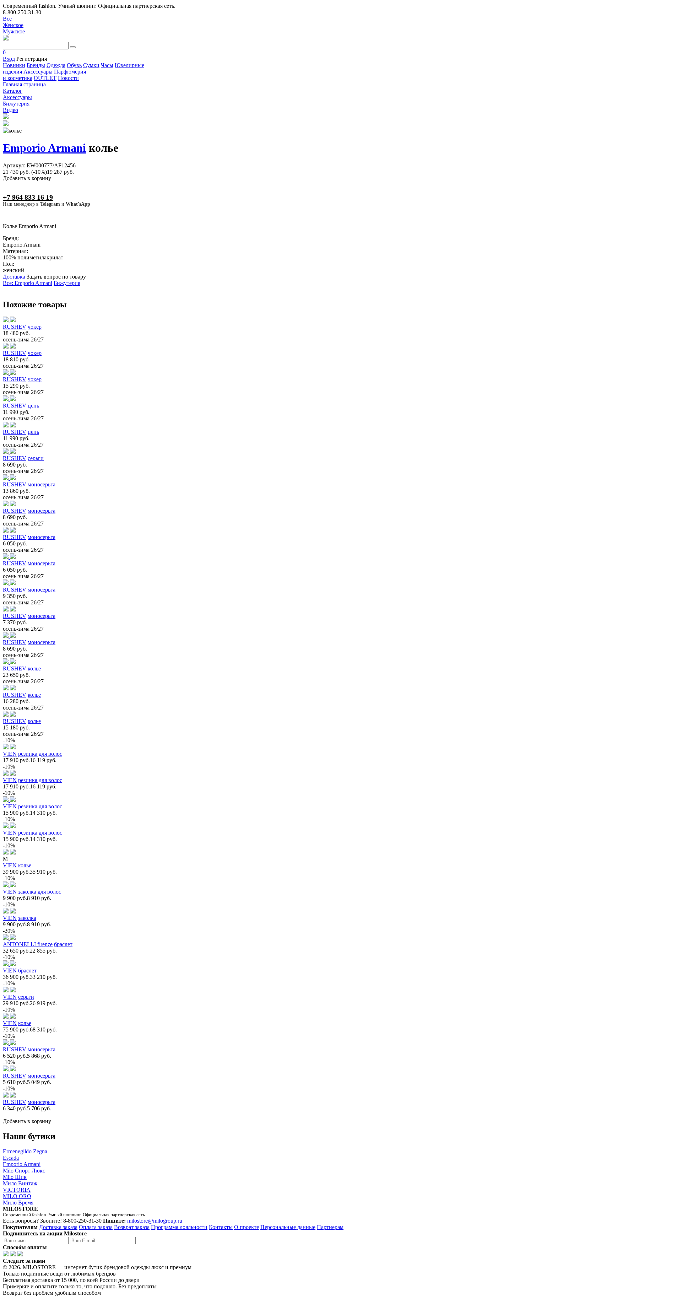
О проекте (246, 1227)
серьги (36, 458)
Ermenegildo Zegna (25, 1151)
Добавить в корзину (27, 178)
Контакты (221, 1227)
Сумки (91, 65)
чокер (35, 327)
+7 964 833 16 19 (28, 197)
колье (34, 668)
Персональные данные (287, 1227)
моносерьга (41, 484)
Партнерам (330, 1227)
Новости (68, 78)
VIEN (10, 754)
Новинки (14, 65)
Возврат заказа (132, 1227)
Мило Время (18, 1203)
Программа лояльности (179, 1227)
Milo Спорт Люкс (24, 1171)
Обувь (74, 65)
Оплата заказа (96, 1227)
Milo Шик (15, 1177)
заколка (27, 918)
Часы (107, 65)
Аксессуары (38, 72)
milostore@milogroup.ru (154, 1221)
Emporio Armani (44, 147)
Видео (10, 110)
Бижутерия (67, 283)
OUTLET (45, 78)
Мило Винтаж (20, 1183)
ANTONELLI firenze (28, 944)
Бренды (36, 65)
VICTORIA (17, 1190)
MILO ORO (17, 1196)
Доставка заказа (58, 1227)
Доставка (14, 277)
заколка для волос (39, 892)
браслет (63, 944)
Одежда (56, 65)
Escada (11, 1158)
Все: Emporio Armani (27, 283)
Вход (9, 59)
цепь (33, 406)
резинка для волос (40, 754)
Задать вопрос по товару (56, 277)
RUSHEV (14, 327)
